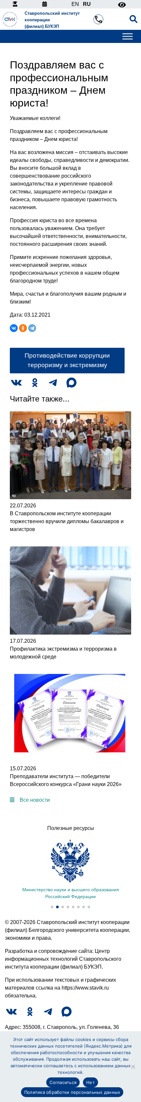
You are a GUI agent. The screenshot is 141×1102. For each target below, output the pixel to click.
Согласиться (63, 1082)
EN (75, 4)
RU (87, 4)
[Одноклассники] (23, 328)
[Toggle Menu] (127, 36)
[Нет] (133, 1066)
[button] (52, 907)
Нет (90, 1082)
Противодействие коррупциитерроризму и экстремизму (67, 360)
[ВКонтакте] (14, 328)
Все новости (35, 800)
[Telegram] (32, 328)
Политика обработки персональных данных (72, 1092)
